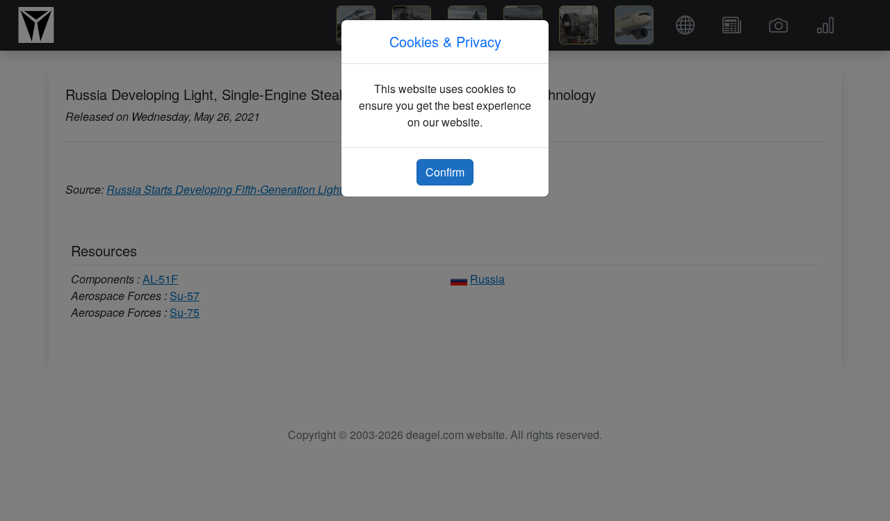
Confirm (445, 172)
